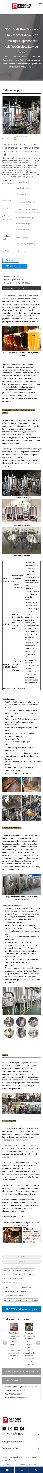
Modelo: (7, 276)
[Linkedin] (10, 1428)
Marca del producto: (12, 280)
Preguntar (10, 260)
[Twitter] (4, 1428)
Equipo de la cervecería (27, 1464)
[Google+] (16, 1428)
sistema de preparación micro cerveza (18, 1270)
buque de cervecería (11, 1283)
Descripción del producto (14, 288)
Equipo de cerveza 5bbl (13, 1278)
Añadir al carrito (17, 266)
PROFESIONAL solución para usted (21, 1310)
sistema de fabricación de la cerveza (18, 1274)
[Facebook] (22, 1428)
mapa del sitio (12, 1464)
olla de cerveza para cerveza (15, 1291)
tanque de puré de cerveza (14, 1295)
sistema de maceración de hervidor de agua (21, 1300)
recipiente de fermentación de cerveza (19, 1287)
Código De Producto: (12, 283)
